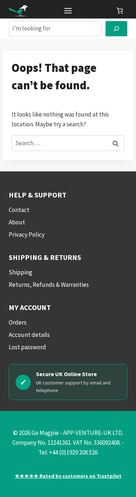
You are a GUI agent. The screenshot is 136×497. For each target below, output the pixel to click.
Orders (17, 322)
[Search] (116, 29)
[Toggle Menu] (68, 10)
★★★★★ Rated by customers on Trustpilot (68, 476)
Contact (19, 210)
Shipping (20, 272)
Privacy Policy (27, 235)
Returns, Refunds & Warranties (49, 285)
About (17, 222)
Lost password (27, 347)
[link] (119, 10)
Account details (29, 335)
